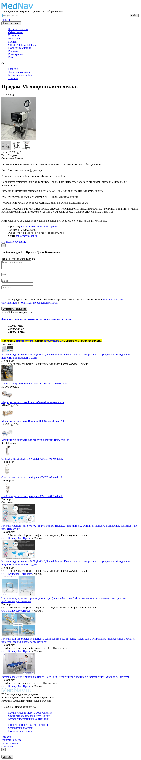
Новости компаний (19, 47)
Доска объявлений (19, 72)
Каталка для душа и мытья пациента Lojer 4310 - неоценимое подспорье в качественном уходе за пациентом (65, 676)
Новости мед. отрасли (21, 730)
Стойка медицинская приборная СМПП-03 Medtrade (32, 458)
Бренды (12, 41)
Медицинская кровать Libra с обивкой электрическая (32, 402)
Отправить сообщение (14, 308)
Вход (11, 57)
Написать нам (9, 743)
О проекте (7, 746)
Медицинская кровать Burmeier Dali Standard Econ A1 (32, 421)
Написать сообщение (13, 241)
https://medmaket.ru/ (26, 235)
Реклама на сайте (11, 739)
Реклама (13, 50)
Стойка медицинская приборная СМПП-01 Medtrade (32, 496)
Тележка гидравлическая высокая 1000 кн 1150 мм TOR (34, 383)
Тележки (13, 78)
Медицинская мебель (20, 75)
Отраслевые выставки (21, 727)
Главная (13, 68)
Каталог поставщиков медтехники (28, 718)
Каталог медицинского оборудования (30, 712)
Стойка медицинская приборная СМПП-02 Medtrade (32, 477)
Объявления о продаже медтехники (29, 715)
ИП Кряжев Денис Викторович (39, 226)
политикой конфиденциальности (39, 302)
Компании (14, 35)
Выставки (14, 38)
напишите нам (25, 340)
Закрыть (7, 757)
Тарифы (6, 736)
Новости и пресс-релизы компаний (29, 724)
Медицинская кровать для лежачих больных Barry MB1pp (35, 439)
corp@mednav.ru (54, 340)
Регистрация (15, 54)
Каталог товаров (18, 29)
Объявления (15, 32)
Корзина (7, 19)
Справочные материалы (22, 44)
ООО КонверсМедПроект (16, 538)
